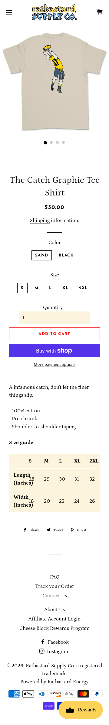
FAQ (54, 577)
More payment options (54, 364)
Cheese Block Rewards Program (54, 628)
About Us (54, 610)
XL (65, 288)
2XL (83, 288)
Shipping (40, 221)
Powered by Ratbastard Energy (54, 682)
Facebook (58, 642)
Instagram (58, 652)
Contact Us (54, 596)
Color (54, 243)
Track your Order (54, 586)
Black (66, 255)
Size (54, 275)
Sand (41, 255)
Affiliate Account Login (54, 619)
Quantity (53, 307)
